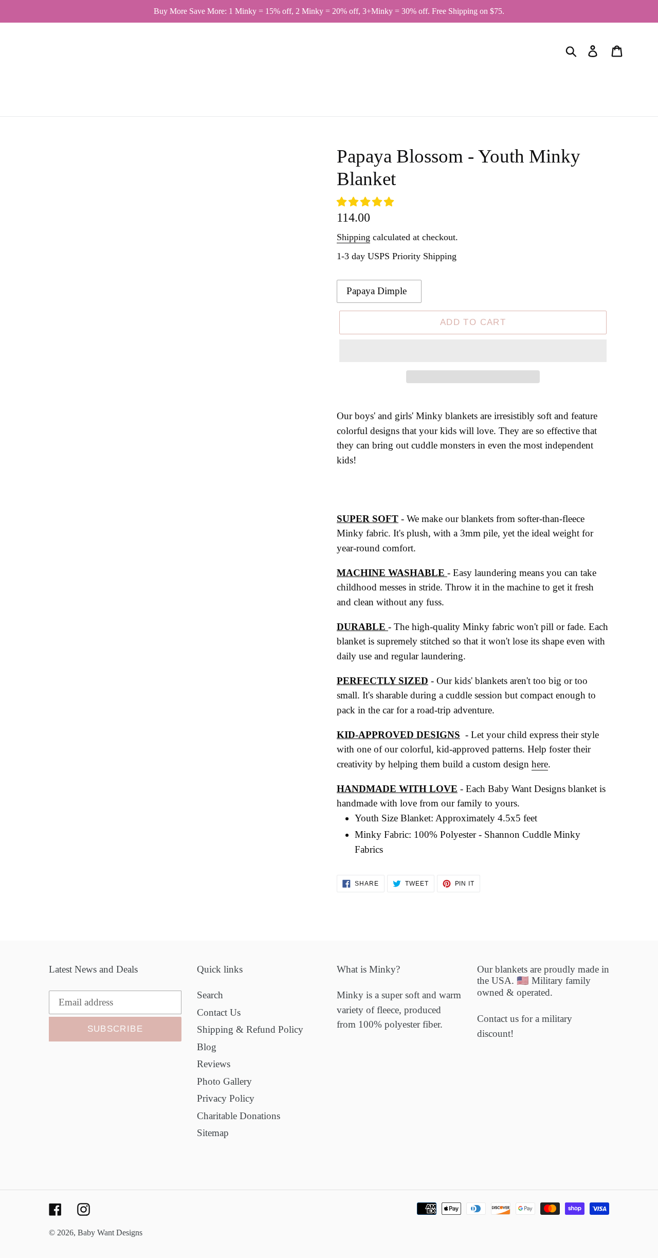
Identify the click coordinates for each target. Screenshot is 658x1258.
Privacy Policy (225, 1098)
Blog (206, 1046)
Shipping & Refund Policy (250, 1029)
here (540, 764)
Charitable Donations (238, 1115)
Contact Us (219, 1012)
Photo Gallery (224, 1081)
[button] (366, 201)
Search (210, 995)
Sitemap (213, 1132)
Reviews (213, 1063)
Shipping (353, 237)
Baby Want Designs (110, 1232)
